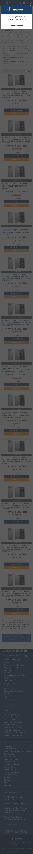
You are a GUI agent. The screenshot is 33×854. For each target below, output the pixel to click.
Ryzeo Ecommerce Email (9, 30)
